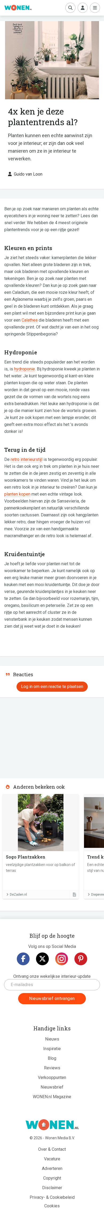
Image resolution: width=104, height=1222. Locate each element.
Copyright (52, 1178)
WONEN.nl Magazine (52, 1096)
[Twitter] (42, 958)
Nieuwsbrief (52, 1087)
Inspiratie (52, 1048)
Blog (52, 1058)
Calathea (30, 320)
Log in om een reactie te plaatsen (52, 686)
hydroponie (24, 368)
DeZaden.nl (18, 894)
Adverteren (52, 1168)
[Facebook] (23, 958)
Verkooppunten (52, 1077)
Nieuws (52, 1039)
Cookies (52, 1205)
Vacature (52, 1158)
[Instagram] (61, 958)
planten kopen (17, 494)
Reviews (52, 1067)
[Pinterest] (80, 958)
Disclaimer (52, 1187)
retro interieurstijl (26, 459)
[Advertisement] (40, 736)
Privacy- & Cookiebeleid (52, 1197)
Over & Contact (52, 1149)
